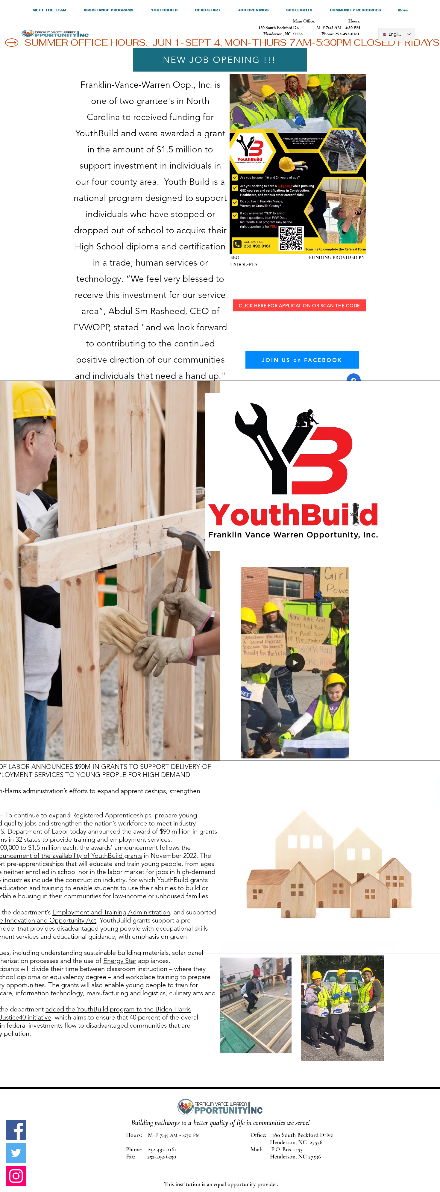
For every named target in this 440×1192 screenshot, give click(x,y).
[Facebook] (16, 1130)
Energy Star (119, 961)
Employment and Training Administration (111, 912)
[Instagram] (16, 1176)
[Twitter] (16, 1153)
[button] (341, 751)
